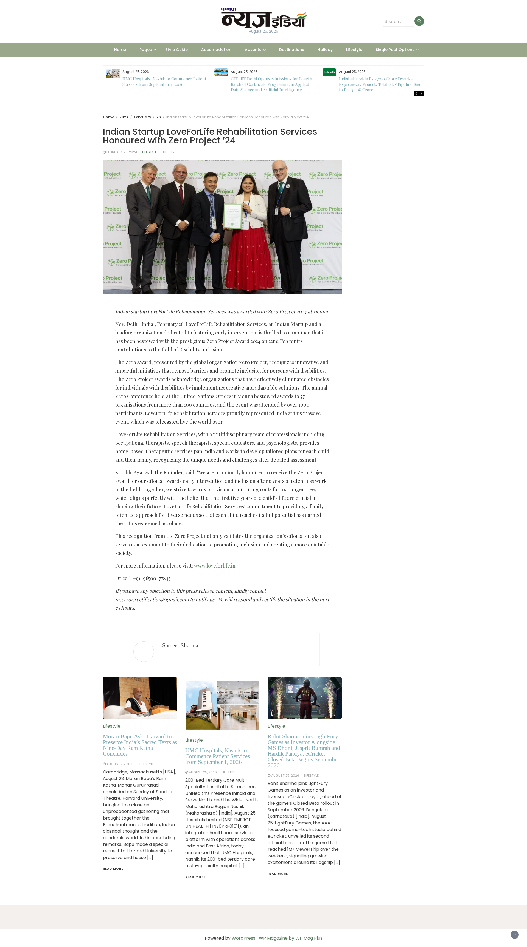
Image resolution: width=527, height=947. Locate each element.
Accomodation (216, 49)
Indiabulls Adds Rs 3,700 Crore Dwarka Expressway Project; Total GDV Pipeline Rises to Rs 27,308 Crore (273, 84)
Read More (113, 868)
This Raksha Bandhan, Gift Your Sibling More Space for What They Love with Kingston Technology (380, 84)
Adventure (255, 49)
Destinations (291, 49)
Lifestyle (354, 49)
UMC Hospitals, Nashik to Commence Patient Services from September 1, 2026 (217, 756)
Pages (145, 49)
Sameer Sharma (180, 645)
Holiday (325, 49)
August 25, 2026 (120, 764)
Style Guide (176, 49)
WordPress (243, 938)
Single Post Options (395, 49)
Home (120, 49)
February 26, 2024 (121, 152)
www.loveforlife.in (215, 565)
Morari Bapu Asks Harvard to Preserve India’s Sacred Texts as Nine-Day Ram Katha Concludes (140, 745)
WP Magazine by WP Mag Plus (291, 938)
